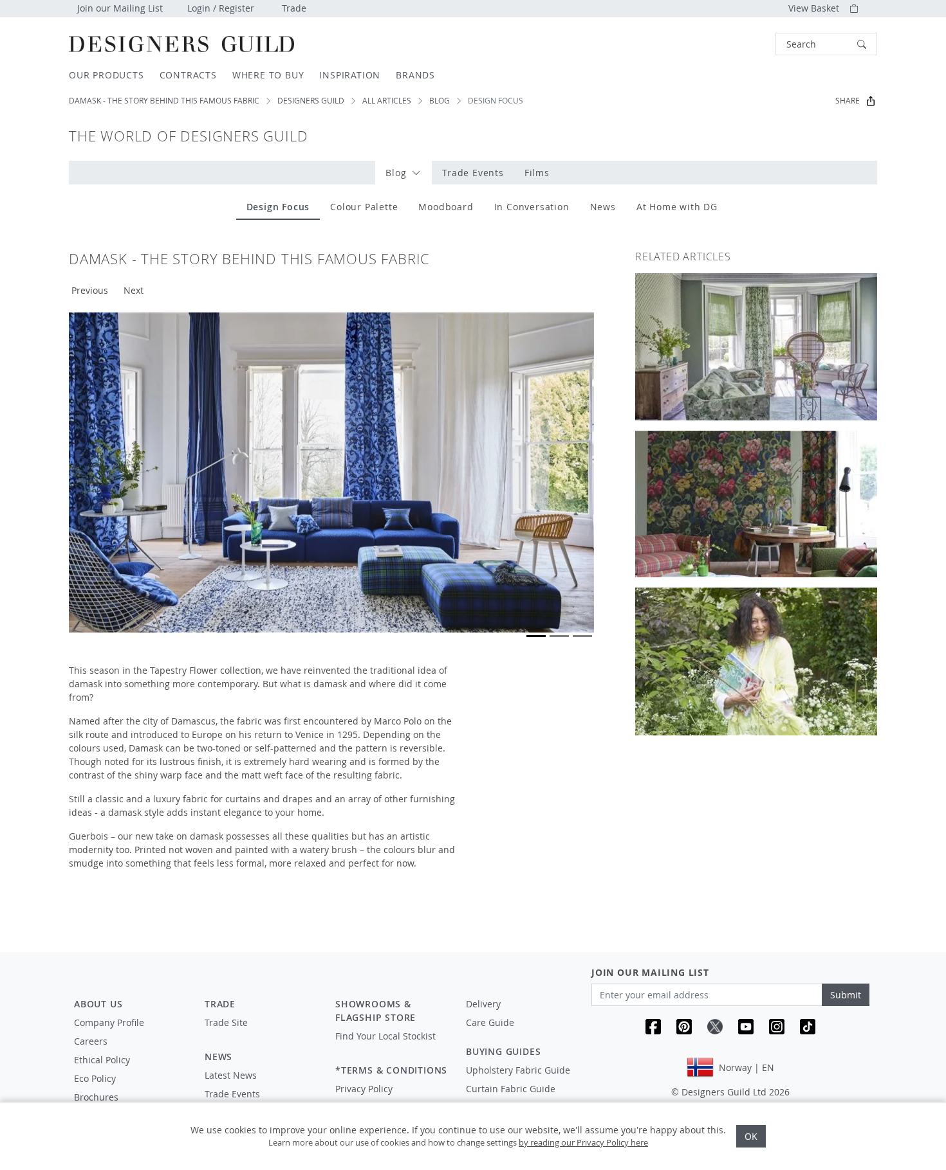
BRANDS (415, 75)
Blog (439, 100)
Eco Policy (95, 1078)
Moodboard (445, 207)
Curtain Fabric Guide (510, 1089)
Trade (294, 8)
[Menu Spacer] (260, 1034)
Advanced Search (745, 44)
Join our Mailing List (120, 8)
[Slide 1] (536, 636)
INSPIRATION (349, 75)
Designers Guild (310, 100)
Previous (89, 290)
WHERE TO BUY (268, 75)
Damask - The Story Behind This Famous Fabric (164, 100)
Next (134, 290)
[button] (826, 44)
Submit (845, 995)
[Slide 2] (559, 636)
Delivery (483, 1004)
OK (751, 1136)
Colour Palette (364, 207)
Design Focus (278, 207)
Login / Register (220, 8)
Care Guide (490, 1022)
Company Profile (109, 1022)
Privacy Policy (364, 1089)
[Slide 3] (582, 636)
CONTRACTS (188, 75)
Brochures (96, 1097)
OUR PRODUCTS (106, 75)
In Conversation (532, 207)
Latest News (231, 1075)
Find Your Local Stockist (385, 1036)
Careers (90, 1041)
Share (847, 100)
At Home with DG (677, 207)
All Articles (386, 100)
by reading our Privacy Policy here (583, 1142)
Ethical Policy (102, 1060)
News (603, 207)
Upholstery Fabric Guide (518, 1070)
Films (537, 172)
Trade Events (473, 172)
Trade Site (226, 1022)
